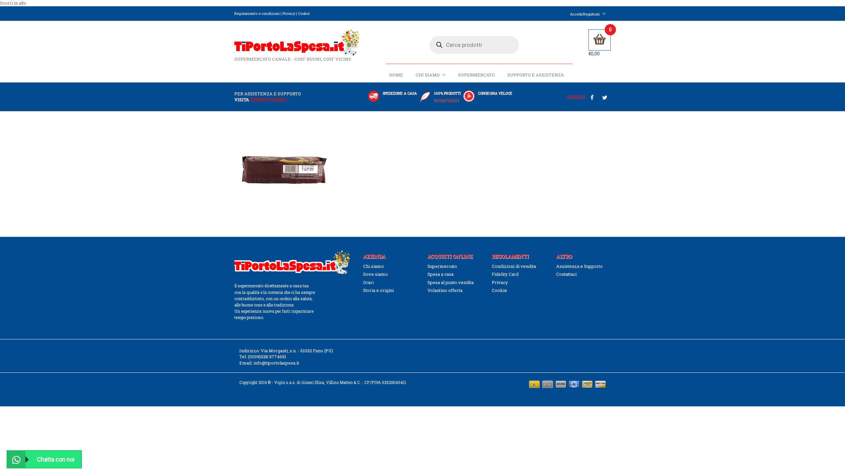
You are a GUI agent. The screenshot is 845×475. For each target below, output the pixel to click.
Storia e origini (378, 290)
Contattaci (566, 274)
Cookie (304, 13)
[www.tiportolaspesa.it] (296, 42)
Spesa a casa (440, 274)
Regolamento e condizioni (257, 13)
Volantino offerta (444, 290)
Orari (368, 282)
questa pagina (268, 100)
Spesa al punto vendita (450, 282)
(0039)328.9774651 (267, 357)
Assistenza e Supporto (579, 266)
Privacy (289, 13)
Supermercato (476, 75)
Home (396, 75)
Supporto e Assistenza (535, 75)
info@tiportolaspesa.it (276, 363)
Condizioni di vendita (514, 266)
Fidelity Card (505, 274)
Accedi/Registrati (585, 14)
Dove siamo (375, 274)
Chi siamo (428, 75)
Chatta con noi (56, 459)
